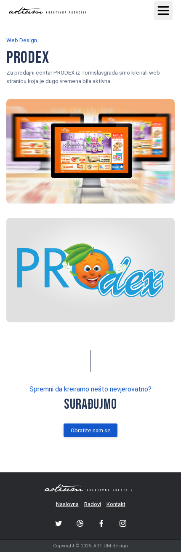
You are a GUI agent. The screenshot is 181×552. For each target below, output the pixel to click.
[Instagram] (123, 523)
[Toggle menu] (163, 10)
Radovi (92, 504)
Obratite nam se (91, 430)
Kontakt (115, 504)
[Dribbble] (80, 523)
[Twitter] (58, 523)
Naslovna (67, 504)
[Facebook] (101, 523)
